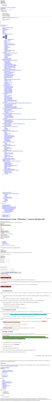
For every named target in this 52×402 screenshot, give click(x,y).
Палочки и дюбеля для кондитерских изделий (12, 79)
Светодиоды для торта (8, 54)
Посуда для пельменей (8, 99)
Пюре (5, 157)
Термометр (6, 82)
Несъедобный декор (13, 52)
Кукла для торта (7, 53)
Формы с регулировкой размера (9, 69)
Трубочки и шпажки (8, 58)
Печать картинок (12, 208)
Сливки (5, 143)
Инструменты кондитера (6, 59)
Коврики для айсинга (8, 88)
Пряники (6, 49)
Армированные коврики (8, 87)
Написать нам (4, 376)
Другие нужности (7, 73)
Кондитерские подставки (16, 113)
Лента (5, 127)
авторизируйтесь (8, 252)
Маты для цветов (7, 110)
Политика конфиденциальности (8, 371)
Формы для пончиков (8, 84)
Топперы (6, 56)
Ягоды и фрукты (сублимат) (9, 158)
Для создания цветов (14, 126)
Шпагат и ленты (7, 168)
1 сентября (4, 33)
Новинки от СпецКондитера (7, 370)
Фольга (5, 196)
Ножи (5, 78)
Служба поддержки (3, 373)
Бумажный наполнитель (8, 163)
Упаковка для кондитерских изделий (8, 159)
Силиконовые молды (8, 112)
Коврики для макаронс (8, 90)
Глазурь (5, 42)
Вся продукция (3, 8)
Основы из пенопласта (8, 115)
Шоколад (6, 149)
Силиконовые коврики (8, 91)
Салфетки (6, 173)
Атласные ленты (7, 161)
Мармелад (6, 46)
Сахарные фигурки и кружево (9, 50)
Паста (5, 151)
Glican (5, 131)
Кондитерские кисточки (8, 75)
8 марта (3, 31)
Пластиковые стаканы (8, 97)
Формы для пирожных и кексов (9, 67)
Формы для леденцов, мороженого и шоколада (28, 119)
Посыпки (6, 48)
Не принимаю (3, 367)
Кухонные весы (7, 83)
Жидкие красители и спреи (9, 135)
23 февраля (4, 30)
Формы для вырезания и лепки (19, 123)
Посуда (7, 93)
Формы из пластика (7, 125)
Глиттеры (6, 134)
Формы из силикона (7, 122)
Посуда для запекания (8, 98)
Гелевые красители (7, 133)
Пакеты (5, 167)
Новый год (4, 384)
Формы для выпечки (14, 60)
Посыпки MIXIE (7, 40)
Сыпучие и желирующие (8, 153)
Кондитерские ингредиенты (7, 381)
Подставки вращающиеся (8, 116)
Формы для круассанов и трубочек (10, 65)
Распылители (6, 139)
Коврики (8, 85)
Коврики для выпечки (8, 89)
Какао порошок (7, 147)
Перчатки (6, 200)
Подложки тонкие (7, 171)
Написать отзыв (3, 251)
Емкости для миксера (8, 95)
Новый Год (4, 28)
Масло (5, 142)
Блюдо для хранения (8, 114)
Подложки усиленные (8, 172)
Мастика (5, 154)
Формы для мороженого (8, 121)
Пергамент (6, 194)
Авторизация (4, 4)
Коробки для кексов (7, 164)
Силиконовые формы (8, 63)
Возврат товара (5, 375)
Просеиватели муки (7, 80)
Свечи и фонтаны (7, 55)
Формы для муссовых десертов (9, 66)
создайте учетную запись (16, 252)
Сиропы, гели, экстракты (8, 152)
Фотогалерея (4, 372)
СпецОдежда (10, 197)
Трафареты (6, 57)
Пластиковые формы (8, 120)
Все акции (9, 212)
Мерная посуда (7, 96)
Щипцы (5, 101)
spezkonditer (16, 344)
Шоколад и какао (12, 145)
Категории (2, 378)
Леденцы (6, 45)
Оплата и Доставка (5, 243)
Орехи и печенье (7, 155)
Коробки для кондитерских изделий (10, 165)
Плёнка (5, 195)
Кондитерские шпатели (8, 77)
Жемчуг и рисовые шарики (9, 43)
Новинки (8, 205)
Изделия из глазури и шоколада (9, 44)
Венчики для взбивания (8, 72)
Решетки (5, 118)
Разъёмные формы (7, 62)
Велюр (5, 146)
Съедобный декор (11, 39)
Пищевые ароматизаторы (8, 156)
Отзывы (4, 242)
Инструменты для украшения (9, 74)
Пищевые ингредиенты (6, 130)
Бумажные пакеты (7, 162)
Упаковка (4, 387)
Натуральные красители (8, 137)
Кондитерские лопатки (8, 76)
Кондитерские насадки (8, 104)
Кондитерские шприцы (8, 105)
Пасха (3, 32)
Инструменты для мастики (17, 108)
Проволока (6, 128)
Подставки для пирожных (9, 117)
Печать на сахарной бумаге (9, 209)
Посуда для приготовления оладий (10, 100)
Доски (5, 94)
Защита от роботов (3, 267)
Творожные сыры (7, 144)
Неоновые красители (8, 138)
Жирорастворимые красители (9, 136)
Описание (4, 241)
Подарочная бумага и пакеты (9, 169)
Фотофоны (4, 201)
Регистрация (4, 5)
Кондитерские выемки (8, 109)
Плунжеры (6, 111)
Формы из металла (7, 124)
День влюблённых (5, 29)
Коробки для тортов (7, 166)
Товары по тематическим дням (7, 27)
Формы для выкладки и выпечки (10, 64)
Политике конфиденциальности (12, 365)
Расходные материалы (15, 193)
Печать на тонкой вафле (8, 210)
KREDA (5, 132)
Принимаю (7, 367)
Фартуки (6, 198)
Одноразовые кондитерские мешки (10, 106)
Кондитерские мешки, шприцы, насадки (24, 102)
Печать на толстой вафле (8, 211)
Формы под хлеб (7, 68)
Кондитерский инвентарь (16, 70)
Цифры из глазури (13, 206)
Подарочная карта (12, 207)
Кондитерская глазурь (8, 148)
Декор (3, 380)
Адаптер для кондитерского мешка (10, 103)
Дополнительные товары (6, 192)
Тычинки (6, 129)
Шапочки (6, 199)
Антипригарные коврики (8, 86)
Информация (2, 368)
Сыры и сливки (11, 141)
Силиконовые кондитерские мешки (10, 107)
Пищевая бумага (7, 47)
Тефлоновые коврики (8, 92)
